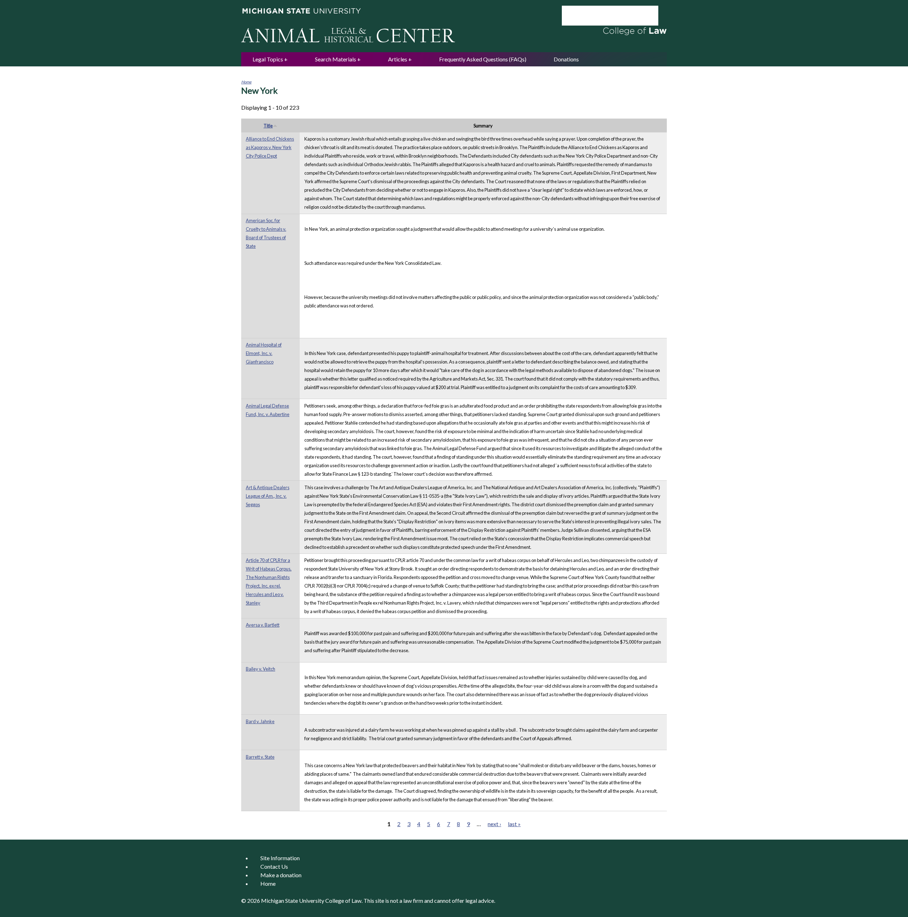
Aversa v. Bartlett (262, 625)
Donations (566, 59)
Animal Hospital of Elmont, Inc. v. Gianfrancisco (264, 353)
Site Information (280, 858)
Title (268, 126)
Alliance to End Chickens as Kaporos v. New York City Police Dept (270, 147)
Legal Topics (268, 59)
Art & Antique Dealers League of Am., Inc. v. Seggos (267, 496)
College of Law (343, 900)
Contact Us (274, 866)
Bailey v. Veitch (260, 669)
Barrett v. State (260, 757)
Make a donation (280, 875)
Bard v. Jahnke (260, 721)
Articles (397, 59)
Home (246, 82)
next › (494, 823)
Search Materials (335, 59)
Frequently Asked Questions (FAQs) (482, 59)
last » (514, 823)
